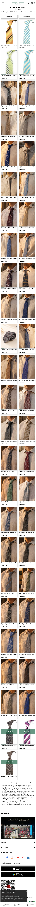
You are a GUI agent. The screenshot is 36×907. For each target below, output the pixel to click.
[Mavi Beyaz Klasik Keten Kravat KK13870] (27, 610)
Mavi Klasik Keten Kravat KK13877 (27, 715)
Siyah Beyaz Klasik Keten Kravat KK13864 (27, 532)
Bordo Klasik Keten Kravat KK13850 (9, 227)
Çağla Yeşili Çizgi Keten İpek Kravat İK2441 (9, 75)
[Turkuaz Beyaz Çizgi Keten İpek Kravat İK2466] (27, 62)
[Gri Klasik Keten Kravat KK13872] (27, 641)
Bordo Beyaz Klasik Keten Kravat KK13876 (27, 410)
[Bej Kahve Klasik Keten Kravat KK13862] (9, 397)
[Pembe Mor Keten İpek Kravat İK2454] (27, 732)
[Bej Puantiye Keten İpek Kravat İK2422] (9, 732)
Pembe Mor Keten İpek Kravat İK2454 (27, 745)
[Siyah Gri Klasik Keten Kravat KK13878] (9, 428)
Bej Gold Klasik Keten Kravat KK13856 (9, 319)
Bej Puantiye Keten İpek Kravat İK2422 (9, 745)
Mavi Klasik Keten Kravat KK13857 (27, 319)
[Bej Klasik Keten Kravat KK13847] (27, 153)
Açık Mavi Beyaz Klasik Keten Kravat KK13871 (9, 654)
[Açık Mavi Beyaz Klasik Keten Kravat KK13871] (9, 641)
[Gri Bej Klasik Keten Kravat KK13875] (9, 702)
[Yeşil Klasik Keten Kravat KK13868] (27, 580)
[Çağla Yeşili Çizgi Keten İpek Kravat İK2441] (9, 62)
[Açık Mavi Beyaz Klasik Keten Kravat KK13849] (27, 184)
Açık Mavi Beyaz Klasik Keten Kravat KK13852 (9, 258)
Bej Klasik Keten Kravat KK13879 (27, 441)
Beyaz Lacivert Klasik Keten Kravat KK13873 (9, 684)
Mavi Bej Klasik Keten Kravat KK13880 (9, 471)
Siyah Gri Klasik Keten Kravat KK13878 (9, 441)
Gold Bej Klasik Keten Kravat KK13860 (9, 380)
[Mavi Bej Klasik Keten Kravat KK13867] (9, 580)
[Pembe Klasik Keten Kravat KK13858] (9, 336)
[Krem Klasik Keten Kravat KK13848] (9, 184)
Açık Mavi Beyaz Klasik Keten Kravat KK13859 (27, 349)
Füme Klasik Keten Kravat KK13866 (27, 563)
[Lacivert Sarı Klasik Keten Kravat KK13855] (27, 275)
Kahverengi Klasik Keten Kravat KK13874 (27, 684)
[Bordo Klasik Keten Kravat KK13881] (27, 458)
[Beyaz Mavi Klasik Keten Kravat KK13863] (9, 519)
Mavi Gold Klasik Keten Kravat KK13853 (27, 258)
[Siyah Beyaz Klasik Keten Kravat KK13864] (27, 519)
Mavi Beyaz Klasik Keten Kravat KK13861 (27, 380)
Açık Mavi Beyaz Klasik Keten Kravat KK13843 (27, 106)
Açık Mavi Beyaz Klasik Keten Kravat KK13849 (27, 197)
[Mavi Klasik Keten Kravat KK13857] (27, 306)
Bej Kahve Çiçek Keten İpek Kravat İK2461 (9, 776)
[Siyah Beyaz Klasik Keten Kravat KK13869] (9, 610)
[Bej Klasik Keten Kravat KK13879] (27, 428)
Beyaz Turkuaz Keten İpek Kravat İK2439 (27, 45)
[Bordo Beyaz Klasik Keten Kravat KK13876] (27, 397)
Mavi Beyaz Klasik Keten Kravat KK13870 (27, 624)
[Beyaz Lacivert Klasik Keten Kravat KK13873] (9, 671)
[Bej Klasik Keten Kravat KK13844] (9, 123)
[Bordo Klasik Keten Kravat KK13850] (9, 214)
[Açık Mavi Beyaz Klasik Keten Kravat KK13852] (9, 245)
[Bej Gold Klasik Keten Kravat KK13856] (9, 306)
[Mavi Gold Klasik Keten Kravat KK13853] (27, 245)
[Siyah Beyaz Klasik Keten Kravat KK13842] (9, 93)
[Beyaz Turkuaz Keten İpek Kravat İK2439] (27, 32)
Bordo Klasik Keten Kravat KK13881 (27, 471)
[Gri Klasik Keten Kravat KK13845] (27, 123)
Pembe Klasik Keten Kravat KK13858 (9, 349)
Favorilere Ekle (16, 22)
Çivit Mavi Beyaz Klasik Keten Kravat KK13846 (9, 167)
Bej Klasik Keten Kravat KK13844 (9, 136)
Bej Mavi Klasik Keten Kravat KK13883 (27, 502)
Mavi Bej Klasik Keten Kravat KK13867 (9, 593)
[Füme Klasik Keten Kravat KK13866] (27, 549)
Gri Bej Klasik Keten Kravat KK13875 (9, 715)
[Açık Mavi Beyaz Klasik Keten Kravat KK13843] (27, 93)
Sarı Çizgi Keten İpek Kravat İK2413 (9, 45)
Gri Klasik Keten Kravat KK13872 (27, 654)
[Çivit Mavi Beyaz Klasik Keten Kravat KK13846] (9, 153)
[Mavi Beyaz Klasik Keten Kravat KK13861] (27, 367)
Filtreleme (26, 16)
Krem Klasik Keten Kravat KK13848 (9, 197)
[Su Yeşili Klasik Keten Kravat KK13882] (9, 488)
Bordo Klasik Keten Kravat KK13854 (9, 288)
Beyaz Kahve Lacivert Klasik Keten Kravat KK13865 (9, 563)
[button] (3, 74)
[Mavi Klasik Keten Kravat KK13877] (27, 702)
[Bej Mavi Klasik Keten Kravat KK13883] (27, 488)
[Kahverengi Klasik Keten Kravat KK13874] (27, 671)
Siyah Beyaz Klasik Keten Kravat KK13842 (9, 106)
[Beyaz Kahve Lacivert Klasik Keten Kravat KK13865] (9, 549)
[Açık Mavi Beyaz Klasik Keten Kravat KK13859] (27, 336)
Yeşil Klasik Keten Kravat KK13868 (27, 593)
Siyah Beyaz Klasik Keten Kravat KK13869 (9, 624)
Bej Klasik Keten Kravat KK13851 (27, 227)
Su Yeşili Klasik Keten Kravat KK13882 (9, 502)
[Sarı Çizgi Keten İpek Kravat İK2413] (9, 32)
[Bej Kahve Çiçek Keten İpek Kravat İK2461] (9, 763)
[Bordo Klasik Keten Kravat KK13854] (9, 275)
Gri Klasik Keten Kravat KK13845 (27, 136)
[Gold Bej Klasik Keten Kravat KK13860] (9, 367)
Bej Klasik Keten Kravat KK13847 (27, 167)
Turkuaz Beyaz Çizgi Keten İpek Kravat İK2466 (27, 75)
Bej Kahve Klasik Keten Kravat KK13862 (9, 410)
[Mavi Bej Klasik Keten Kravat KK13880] (9, 458)
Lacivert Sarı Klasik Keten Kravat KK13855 (27, 288)
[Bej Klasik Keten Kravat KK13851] (27, 214)
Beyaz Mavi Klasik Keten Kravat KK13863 (9, 532)
